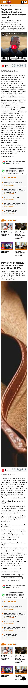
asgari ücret (18, 569)
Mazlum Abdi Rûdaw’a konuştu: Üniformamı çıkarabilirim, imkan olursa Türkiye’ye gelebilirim (15, 191)
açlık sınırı (10, 569)
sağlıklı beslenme (15, 571)
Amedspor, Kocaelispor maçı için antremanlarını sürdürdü (13, 184)
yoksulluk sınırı (15, 580)
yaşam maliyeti (5, 580)
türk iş (22, 574)
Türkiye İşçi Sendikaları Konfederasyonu (12, 577)
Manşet (12, 5)
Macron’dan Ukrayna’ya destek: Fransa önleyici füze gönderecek (14, 204)
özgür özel (10, 156)
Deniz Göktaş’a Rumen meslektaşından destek (10, 211)
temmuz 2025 (15, 574)
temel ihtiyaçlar (6, 574)
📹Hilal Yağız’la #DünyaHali (11, 198)
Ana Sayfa (5, 5)
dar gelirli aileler (5, 571)
